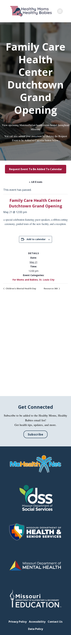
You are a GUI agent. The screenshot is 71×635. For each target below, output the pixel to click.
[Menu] (60, 11)
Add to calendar (36, 239)
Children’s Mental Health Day (20, 288)
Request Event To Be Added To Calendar (35, 169)
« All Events (35, 182)
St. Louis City (46, 279)
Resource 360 (51, 288)
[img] (35, 464)
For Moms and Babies (25, 279)
